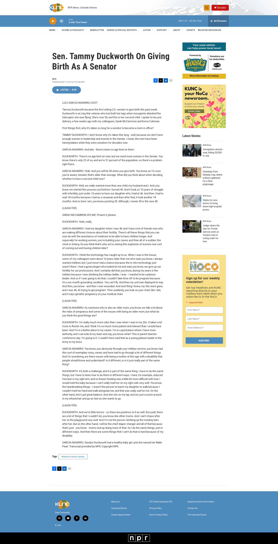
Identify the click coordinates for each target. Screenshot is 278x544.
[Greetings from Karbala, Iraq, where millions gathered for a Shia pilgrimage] (191, 172)
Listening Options (119, 508)
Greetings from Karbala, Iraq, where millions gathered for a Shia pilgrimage (212, 178)
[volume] (61, 21)
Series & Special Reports (122, 30)
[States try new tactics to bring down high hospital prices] (191, 201)
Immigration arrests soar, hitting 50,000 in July (213, 152)
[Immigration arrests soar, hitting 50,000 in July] (191, 150)
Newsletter (97, 30)
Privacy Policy (155, 508)
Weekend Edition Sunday (73, 456)
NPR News (207, 145)
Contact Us (192, 508)
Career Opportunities (120, 515)
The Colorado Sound (197, 515)
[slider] (66, 20)
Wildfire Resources (209, 30)
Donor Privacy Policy (158, 515)
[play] (53, 21)
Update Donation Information (201, 502)
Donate (221, 7)
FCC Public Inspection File (160, 502)
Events (191, 30)
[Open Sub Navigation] (57, 30)
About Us (115, 502)
